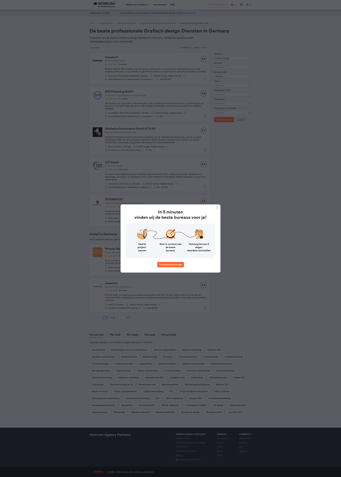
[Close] (217, 207)
